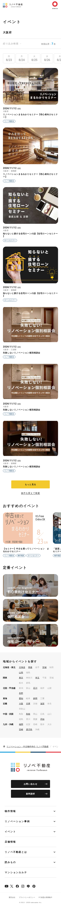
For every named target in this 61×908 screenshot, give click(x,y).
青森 (30, 667)
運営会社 (12, 897)
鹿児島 (29, 729)
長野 (21, 693)
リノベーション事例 (17, 821)
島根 (28, 714)
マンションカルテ (16, 872)
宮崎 (21, 729)
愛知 (21, 698)
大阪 (21, 703)
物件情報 (10, 811)
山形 (21, 672)
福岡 (21, 724)
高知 (42, 719)
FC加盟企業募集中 (45, 897)
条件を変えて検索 (30, 493)
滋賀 (42, 703)
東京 (21, 678)
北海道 (22, 667)
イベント (10, 831)
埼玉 (37, 678)
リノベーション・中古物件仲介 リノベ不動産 (28, 746)
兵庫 (28, 703)
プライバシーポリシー (27, 897)
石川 (35, 688)
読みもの (10, 862)
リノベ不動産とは (16, 852)
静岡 (35, 698)
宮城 (44, 667)
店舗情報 (10, 842)
